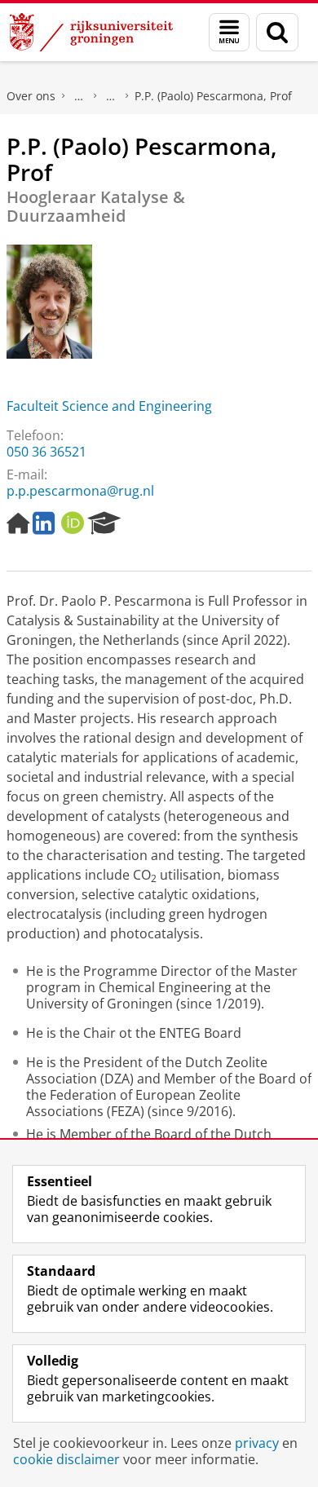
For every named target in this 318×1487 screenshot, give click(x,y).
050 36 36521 (46, 451)
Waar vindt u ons (111, 96)
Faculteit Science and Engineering (109, 406)
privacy (257, 1443)
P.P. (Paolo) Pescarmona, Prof (213, 96)
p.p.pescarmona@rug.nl (80, 491)
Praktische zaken (79, 96)
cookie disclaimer (66, 1459)
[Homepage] (18, 523)
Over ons (31, 96)
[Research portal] (104, 523)
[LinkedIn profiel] (44, 523)
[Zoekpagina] (277, 32)
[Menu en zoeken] (229, 32)
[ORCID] (72, 523)
